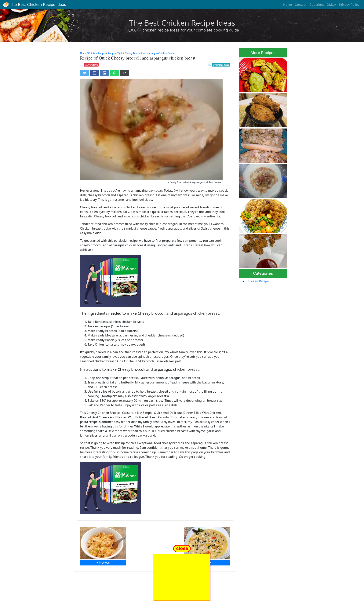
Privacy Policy (349, 4)
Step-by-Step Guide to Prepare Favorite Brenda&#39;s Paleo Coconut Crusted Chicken (262, 74)
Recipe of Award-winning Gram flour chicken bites (260, 249)
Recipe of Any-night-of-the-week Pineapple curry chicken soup (207, 542)
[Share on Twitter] (84, 73)
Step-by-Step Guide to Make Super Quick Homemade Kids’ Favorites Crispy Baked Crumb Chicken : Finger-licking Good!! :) (263, 109)
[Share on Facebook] (94, 73)
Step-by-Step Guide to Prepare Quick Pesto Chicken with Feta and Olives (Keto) (103, 542)
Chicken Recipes (97, 53)
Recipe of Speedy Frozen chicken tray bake (259, 214)
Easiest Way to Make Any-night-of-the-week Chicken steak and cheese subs (261, 145)
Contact (300, 4)
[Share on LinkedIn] (104, 73)
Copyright (316, 4)
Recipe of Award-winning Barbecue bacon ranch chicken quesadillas (260, 180)
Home (287, 4)
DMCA (331, 4)
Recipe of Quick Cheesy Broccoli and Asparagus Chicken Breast (140, 53)
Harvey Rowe (91, 64)
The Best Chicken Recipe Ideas (37, 4)
